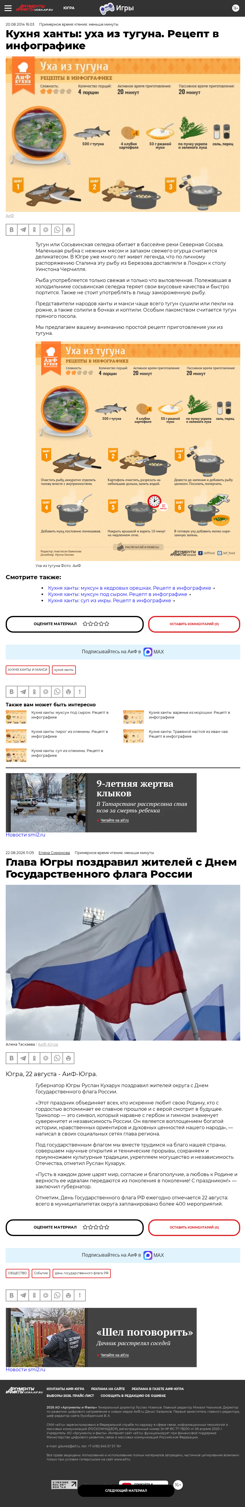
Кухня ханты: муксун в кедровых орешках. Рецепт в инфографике (129, 588)
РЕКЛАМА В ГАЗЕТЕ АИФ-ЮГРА (158, 1389)
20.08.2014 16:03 (20, 24)
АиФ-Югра (48, 1044)
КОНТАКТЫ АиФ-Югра (65, 1389)
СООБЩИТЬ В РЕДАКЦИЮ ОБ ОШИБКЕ (133, 1396)
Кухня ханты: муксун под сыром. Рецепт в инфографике (117, 594)
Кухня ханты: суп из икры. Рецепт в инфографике (109, 600)
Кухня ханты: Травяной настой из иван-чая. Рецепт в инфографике (189, 734)
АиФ (10, 215)
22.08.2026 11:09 (20, 852)
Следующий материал (126, 1491)
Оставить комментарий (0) (194, 624)
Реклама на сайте (108, 1389)
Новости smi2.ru (25, 835)
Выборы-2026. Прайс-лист (70, 1396)
